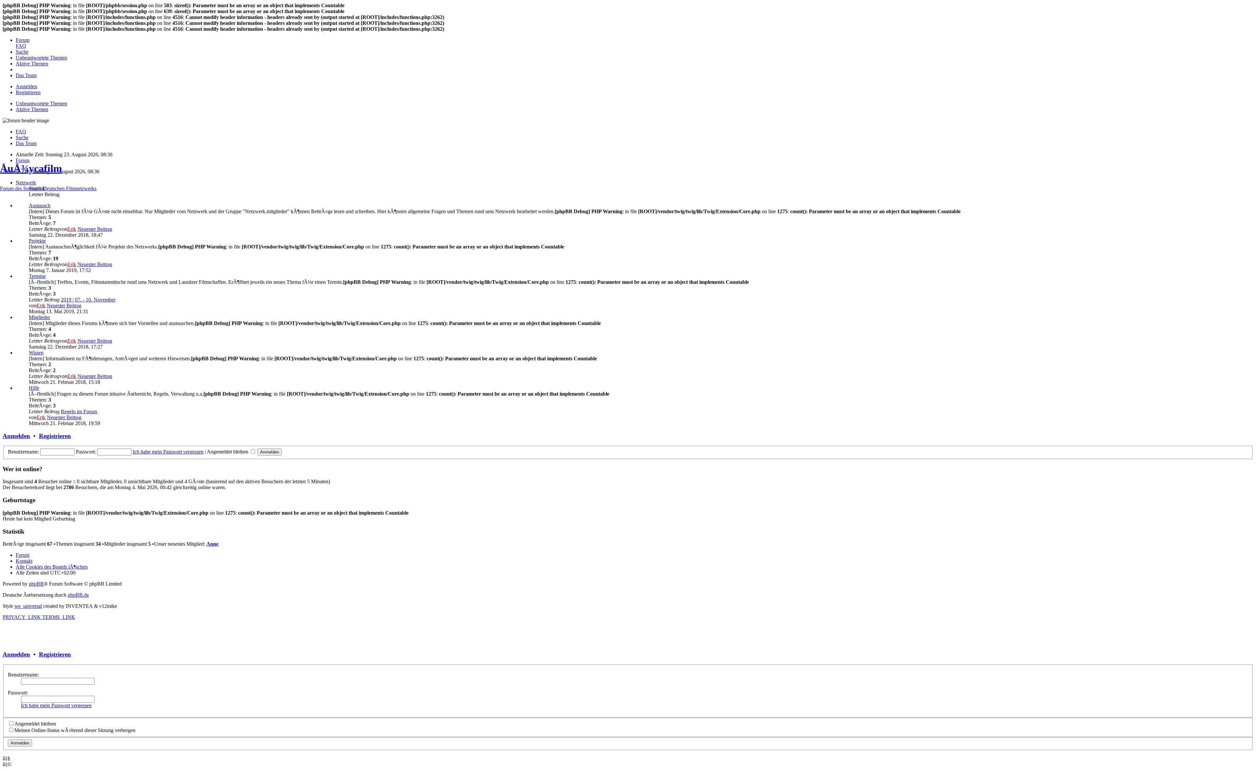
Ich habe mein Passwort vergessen (56, 705)
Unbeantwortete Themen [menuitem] (41, 103)
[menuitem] (22, 40)
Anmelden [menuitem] (26, 86)
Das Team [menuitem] (26, 143)
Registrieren (55, 654)
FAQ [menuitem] (21, 131)
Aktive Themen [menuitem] (32, 109)
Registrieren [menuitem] (28, 92)
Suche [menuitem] (22, 137)
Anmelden (16, 654)
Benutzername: (23, 674)
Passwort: (18, 692)
